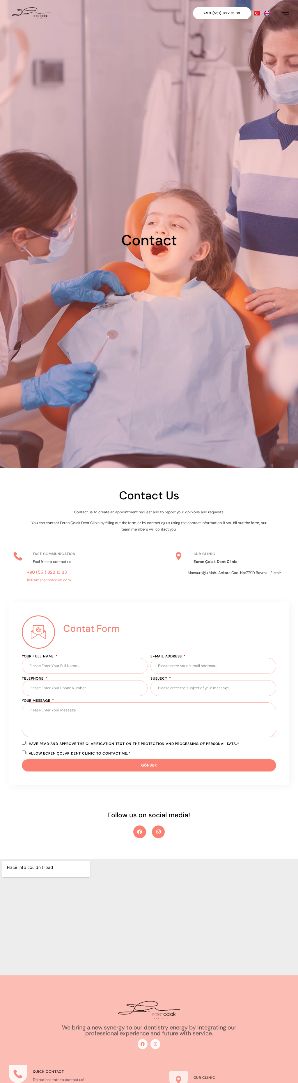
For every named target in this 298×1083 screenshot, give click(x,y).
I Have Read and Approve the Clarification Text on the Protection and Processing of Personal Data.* (132, 743)
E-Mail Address (166, 656)
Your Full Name (38, 656)
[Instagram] (158, 831)
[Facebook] (139, 831)
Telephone (33, 678)
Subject (159, 678)
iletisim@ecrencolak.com (49, 580)
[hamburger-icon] (285, 13)
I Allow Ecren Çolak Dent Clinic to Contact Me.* (78, 753)
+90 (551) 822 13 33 (47, 572)
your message (36, 700)
